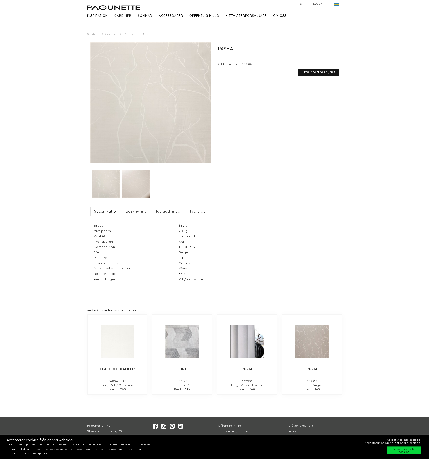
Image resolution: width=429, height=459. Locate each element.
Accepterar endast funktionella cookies (392, 442)
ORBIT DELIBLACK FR (117, 369)
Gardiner (122, 16)
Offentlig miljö (204, 16)
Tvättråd (197, 211)
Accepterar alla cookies (404, 450)
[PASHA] (247, 341)
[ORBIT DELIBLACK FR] (117, 341)
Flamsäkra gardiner (233, 431)
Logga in (319, 3)
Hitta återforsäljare (298, 425)
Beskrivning (136, 211)
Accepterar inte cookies (403, 439)
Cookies (289, 431)
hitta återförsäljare (246, 16)
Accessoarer (171, 16)
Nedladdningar (168, 211)
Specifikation (106, 211)
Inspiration (97, 16)
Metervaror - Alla (136, 34)
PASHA (247, 369)
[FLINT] (182, 341)
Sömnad (145, 16)
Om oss (279, 16)
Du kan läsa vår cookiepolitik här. (30, 453)
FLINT (182, 369)
